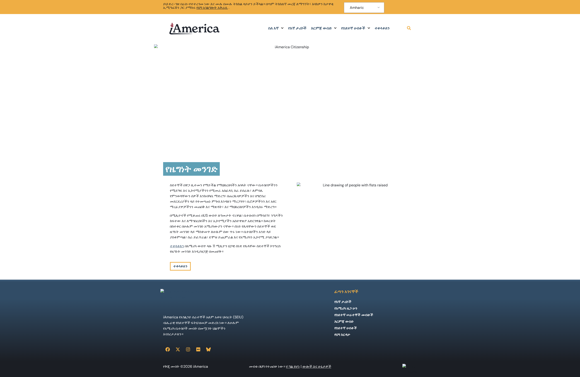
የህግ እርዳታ (342, 334)
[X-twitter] (177, 349)
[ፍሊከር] (198, 349)
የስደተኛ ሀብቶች (353, 28)
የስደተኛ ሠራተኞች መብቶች (353, 314)
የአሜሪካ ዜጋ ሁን (345, 308)
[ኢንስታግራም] (188, 349)
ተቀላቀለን (382, 28)
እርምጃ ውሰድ (321, 28)
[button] (409, 28)
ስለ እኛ (273, 28)
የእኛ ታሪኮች (297, 28)
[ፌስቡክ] (167, 349)
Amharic (357, 7)
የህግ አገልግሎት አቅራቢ (212, 7)
